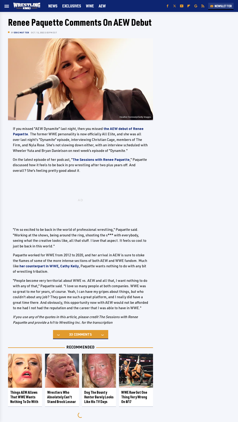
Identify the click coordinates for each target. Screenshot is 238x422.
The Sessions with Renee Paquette (101, 159)
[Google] (195, 6)
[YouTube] (181, 6)
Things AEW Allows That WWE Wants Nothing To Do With (24, 397)
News (52, 5)
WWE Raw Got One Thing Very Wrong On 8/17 (134, 397)
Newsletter (223, 6)
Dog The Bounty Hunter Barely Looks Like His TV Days (99, 397)
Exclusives (71, 5)
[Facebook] (167, 6)
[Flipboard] (188, 6)
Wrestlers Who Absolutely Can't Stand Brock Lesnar (61, 397)
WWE (90, 5)
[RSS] (203, 6)
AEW (102, 5)
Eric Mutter (21, 32)
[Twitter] (174, 6)
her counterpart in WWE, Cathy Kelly (49, 266)
